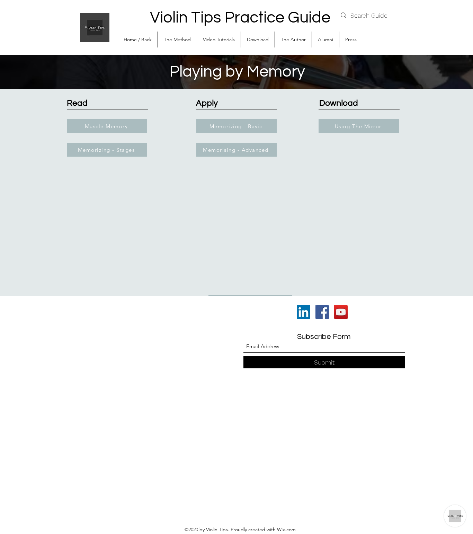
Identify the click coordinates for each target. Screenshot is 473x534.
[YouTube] (341, 312)
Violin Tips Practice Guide (240, 17)
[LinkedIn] (303, 312)
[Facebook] (322, 312)
